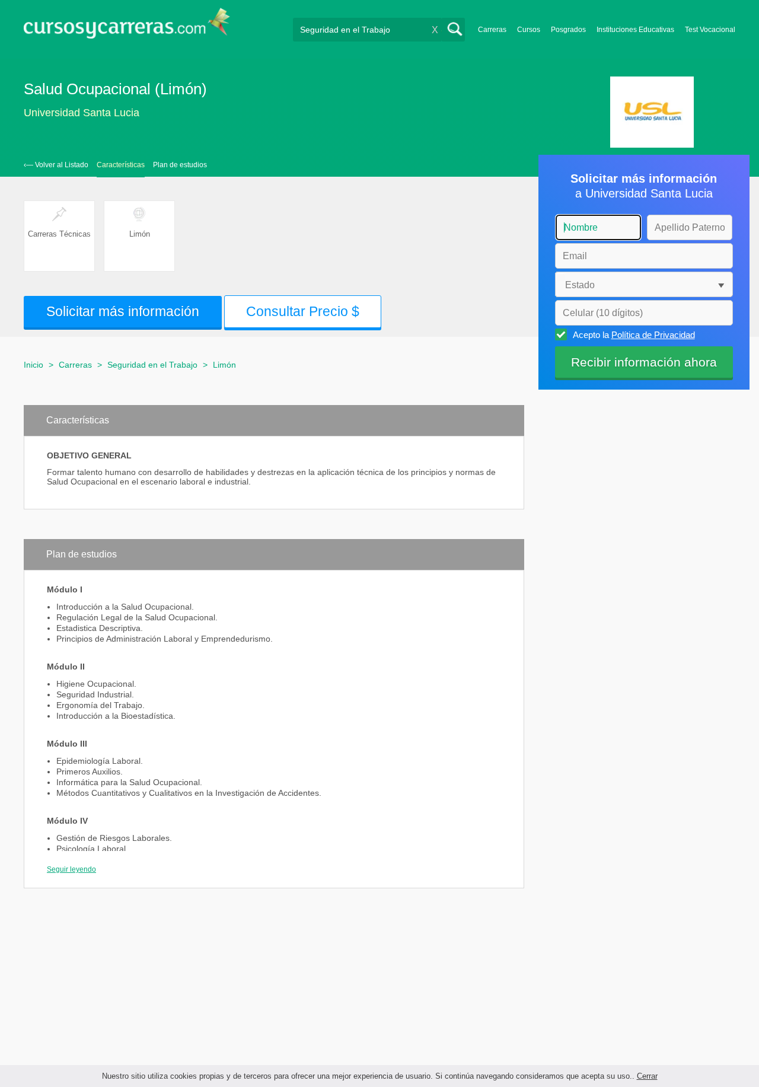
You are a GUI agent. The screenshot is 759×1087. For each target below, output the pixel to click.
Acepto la (634, 335)
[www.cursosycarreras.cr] (127, 27)
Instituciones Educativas (635, 29)
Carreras (492, 29)
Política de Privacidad (653, 335)
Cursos (528, 29)
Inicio (33, 364)
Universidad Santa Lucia (81, 113)
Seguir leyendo (71, 869)
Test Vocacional (710, 29)
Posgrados (568, 29)
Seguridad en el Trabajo (152, 364)
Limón (224, 364)
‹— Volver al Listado (56, 165)
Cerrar (647, 1076)
